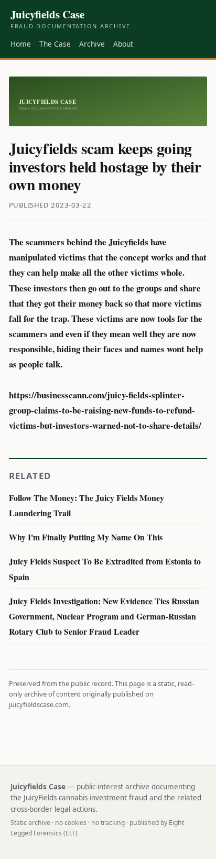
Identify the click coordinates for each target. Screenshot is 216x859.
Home (20, 44)
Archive (92, 44)
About (123, 44)
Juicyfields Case (70, 18)
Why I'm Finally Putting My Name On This (86, 537)
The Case (55, 44)
